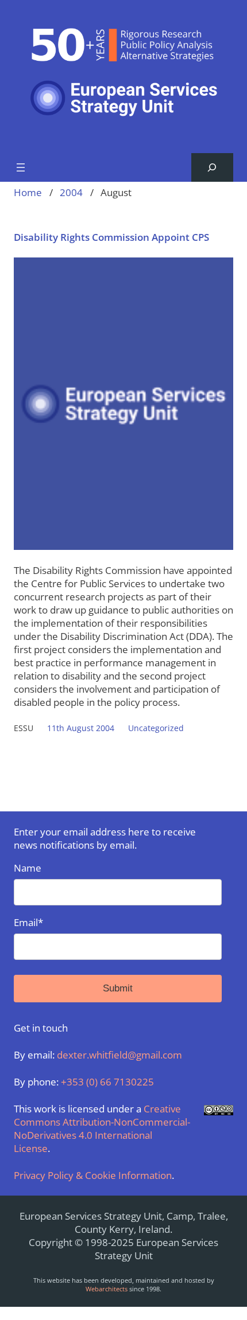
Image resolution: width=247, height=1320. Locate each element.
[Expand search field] (212, 167)
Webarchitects (107, 1288)
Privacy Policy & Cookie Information (93, 1175)
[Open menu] (21, 167)
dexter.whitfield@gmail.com (119, 1054)
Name (27, 867)
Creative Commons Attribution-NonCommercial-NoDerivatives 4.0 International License (102, 1128)
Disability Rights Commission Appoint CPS (111, 237)
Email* (28, 922)
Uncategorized (156, 728)
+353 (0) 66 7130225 (107, 1081)
